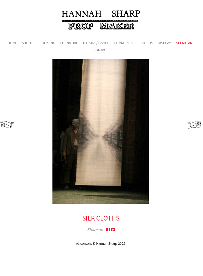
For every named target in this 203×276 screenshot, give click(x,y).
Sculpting (46, 42)
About (27, 42)
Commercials (125, 42)
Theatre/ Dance (96, 42)
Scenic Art (185, 42)
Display (164, 42)
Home (12, 42)
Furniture (69, 42)
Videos (147, 42)
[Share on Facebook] (108, 229)
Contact (100, 49)
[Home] (100, 20)
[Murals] (195, 125)
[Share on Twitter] (113, 229)
